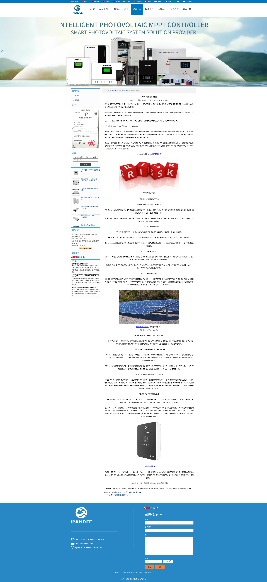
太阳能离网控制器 (149, 466)
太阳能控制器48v (156, 154)
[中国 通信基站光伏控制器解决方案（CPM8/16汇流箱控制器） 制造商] (76, 182)
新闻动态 (137, 9)
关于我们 (103, 9)
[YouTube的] (72, 257)
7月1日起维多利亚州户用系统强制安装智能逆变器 (125, 492)
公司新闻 (76, 100)
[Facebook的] (84, 257)
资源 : (140, 100)
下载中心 (162, 9)
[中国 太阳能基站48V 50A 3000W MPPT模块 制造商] (76, 219)
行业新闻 (76, 95)
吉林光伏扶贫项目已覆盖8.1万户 (119, 495)
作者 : (132, 100)
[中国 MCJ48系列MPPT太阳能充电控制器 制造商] (76, 173)
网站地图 (187, 9)
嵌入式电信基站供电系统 (88, 225)
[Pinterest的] (75, 257)
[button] (132, 85)
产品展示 (116, 9)
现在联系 (85, 248)
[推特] (81, 257)
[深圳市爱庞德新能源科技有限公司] (77, 16)
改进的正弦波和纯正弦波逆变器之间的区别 (84, 279)
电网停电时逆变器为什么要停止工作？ (82, 291)
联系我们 (149, 9)
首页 (111, 90)
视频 (126, 9)
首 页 (92, 9)
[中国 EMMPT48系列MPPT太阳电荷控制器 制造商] (76, 191)
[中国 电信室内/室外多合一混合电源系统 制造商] (76, 201)
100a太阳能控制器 (142, 327)
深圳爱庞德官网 (145, 572)
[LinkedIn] (78, 257)
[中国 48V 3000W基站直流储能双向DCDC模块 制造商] (76, 210)
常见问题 (174, 9)
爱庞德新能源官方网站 (128, 572)
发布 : (152, 100)
